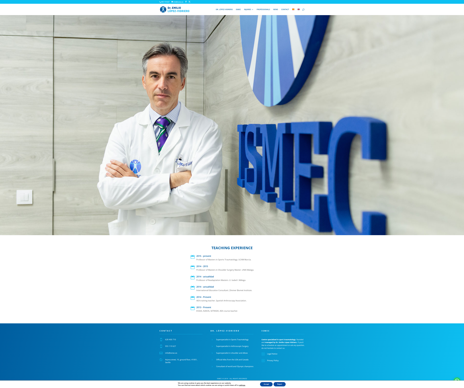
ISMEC (238, 10)
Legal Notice (272, 354)
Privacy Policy (273, 360)
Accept (266, 384)
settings (242, 385)
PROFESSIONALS (263, 10)
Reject (279, 384)
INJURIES (247, 10)
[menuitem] (293, 12)
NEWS (275, 10)
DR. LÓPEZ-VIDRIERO (224, 10)
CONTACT (285, 10)
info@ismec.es (171, 353)
